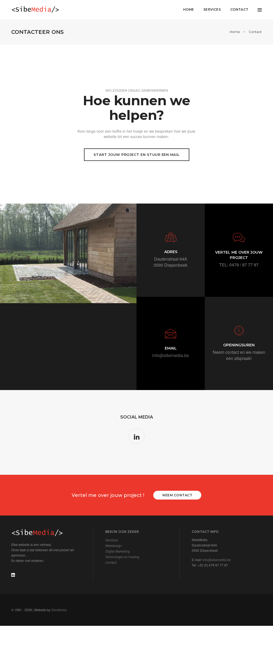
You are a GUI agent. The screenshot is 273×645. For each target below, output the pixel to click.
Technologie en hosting (122, 556)
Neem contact (177, 495)
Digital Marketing (117, 551)
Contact (239, 9)
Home (188, 9)
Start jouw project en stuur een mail (137, 154)
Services (211, 9)
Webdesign (113, 545)
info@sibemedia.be (170, 355)
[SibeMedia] (35, 9)
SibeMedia (59, 609)
